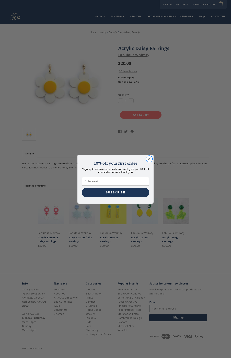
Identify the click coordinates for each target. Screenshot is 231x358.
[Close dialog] (149, 159)
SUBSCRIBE (115, 192)
